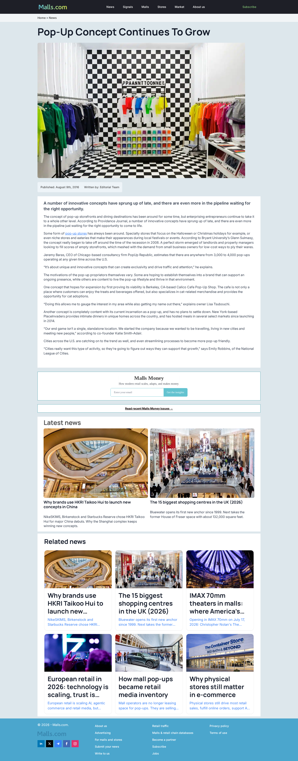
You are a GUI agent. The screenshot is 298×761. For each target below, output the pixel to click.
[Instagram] (75, 743)
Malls (145, 7)
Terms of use (218, 732)
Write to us (102, 753)
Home (42, 17)
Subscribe (249, 7)
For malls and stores (108, 739)
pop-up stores (76, 233)
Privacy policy (219, 726)
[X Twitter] (49, 743)
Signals (128, 7)
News (110, 7)
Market (179, 7)
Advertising (103, 732)
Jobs (155, 753)
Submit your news (107, 746)
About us (199, 7)
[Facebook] (66, 743)
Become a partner (164, 739)
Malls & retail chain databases (172, 732)
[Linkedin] (41, 743)
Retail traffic (160, 726)
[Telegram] (58, 743)
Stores (162, 7)
